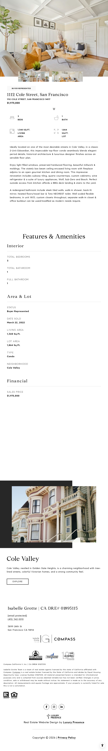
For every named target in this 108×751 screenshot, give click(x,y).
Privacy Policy (67, 737)
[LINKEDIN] (61, 707)
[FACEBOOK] (46, 707)
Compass (16, 672)
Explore (18, 581)
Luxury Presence (73, 722)
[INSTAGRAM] (54, 707)
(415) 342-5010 (16, 619)
